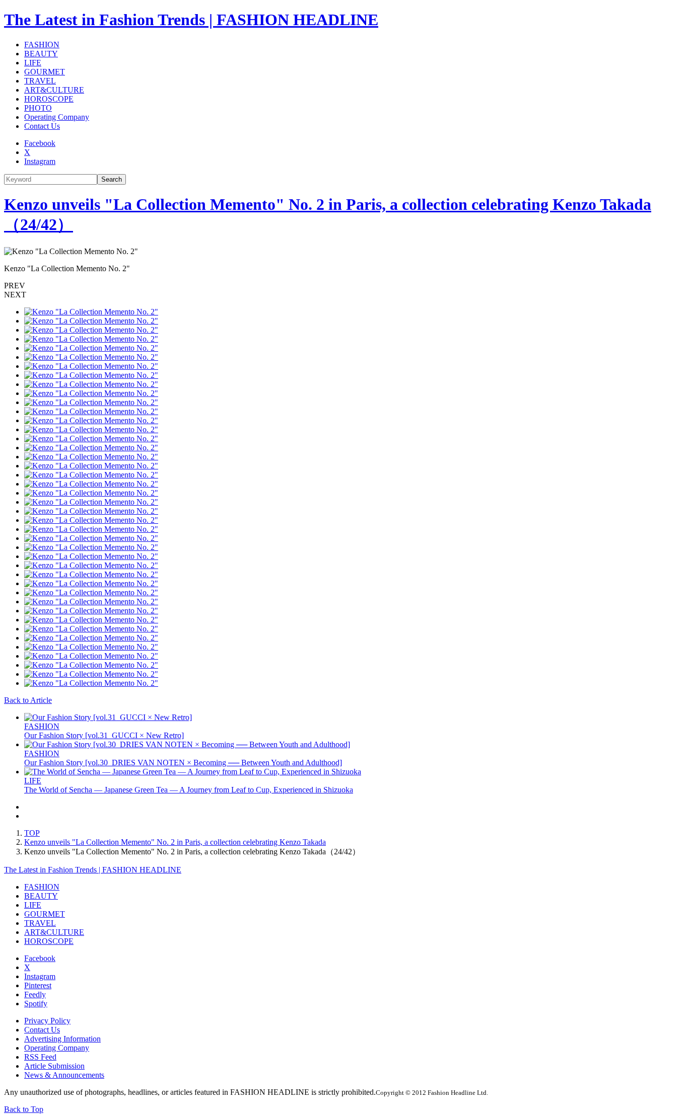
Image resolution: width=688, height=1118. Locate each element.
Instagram (39, 161)
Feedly (35, 994)
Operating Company (56, 117)
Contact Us (42, 126)
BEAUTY (41, 53)
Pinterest (37, 985)
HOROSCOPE (49, 99)
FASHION (41, 44)
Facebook (39, 143)
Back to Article (28, 700)
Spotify (35, 1003)
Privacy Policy (47, 1020)
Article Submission (54, 1066)
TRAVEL (40, 80)
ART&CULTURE (54, 90)
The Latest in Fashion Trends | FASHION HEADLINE (191, 20)
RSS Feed (40, 1057)
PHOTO (38, 108)
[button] (344, 285)
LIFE (32, 62)
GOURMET (44, 71)
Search (111, 179)
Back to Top (23, 1109)
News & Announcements (64, 1075)
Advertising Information (62, 1038)
